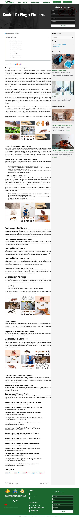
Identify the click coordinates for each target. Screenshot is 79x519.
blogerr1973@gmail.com (33, 496)
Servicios (25, 2)
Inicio (19, 2)
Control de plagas (35, 2)
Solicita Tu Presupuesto (17, 43)
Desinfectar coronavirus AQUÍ (11, 507)
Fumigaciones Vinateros (17, 45)
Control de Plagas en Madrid (59, 44)
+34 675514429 (32, 500)
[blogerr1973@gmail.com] (29, 494)
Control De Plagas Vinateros (16, 41)
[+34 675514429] (29, 498)
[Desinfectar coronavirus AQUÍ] (5, 504)
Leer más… (54, 77)
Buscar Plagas (15, 53)
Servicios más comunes (17, 55)
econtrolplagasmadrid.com (39, 515)
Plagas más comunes (16, 57)
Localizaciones (46, 2)
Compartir (14, 51)
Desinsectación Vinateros (17, 49)
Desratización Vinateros (17, 47)
